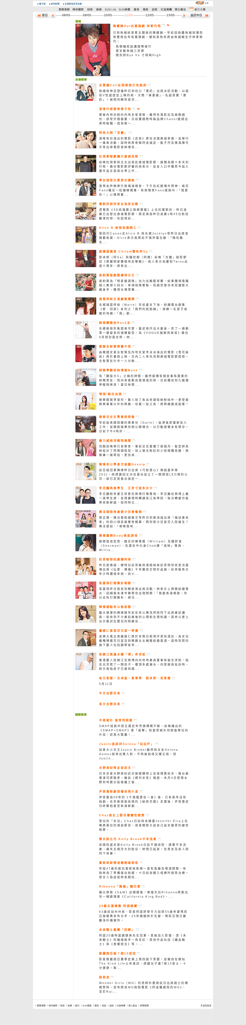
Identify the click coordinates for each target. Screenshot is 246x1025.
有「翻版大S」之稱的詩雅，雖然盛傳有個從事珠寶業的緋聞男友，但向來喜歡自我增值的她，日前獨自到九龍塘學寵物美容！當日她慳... (144, 380)
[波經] (154, 9)
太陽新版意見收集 (73, 4)
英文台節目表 (110, 704)
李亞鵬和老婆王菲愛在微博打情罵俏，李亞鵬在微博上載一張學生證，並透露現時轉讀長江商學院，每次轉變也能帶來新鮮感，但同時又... (144, 498)
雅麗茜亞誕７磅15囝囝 (117, 953)
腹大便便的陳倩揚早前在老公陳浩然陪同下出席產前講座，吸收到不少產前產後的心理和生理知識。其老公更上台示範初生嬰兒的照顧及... (144, 617)
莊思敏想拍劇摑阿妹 (115, 559)
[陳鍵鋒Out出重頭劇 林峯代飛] (78, 21)
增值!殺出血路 (110, 394)
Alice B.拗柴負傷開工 (118, 227)
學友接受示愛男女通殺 (117, 180)
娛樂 (70, 1005)
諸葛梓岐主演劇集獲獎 (117, 299)
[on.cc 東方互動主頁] (202, 3)
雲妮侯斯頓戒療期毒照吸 (119, 862)
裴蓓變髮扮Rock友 (115, 322)
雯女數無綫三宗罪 (130, 50)
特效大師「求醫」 (113, 132)
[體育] (136, 9)
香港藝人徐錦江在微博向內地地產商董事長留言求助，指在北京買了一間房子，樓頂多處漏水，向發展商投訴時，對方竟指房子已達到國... (144, 664)
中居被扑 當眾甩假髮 (116, 720)
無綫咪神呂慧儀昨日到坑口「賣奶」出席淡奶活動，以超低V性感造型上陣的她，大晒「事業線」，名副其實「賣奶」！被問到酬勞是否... (144, 95)
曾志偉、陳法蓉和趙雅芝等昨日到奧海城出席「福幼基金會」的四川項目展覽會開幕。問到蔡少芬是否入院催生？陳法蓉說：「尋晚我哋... (144, 522)
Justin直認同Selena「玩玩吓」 (126, 744)
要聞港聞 (41, 1005)
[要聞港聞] (64, 9)
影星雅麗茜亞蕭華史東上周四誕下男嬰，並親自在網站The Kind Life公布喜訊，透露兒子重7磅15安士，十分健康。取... (143, 963)
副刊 (77, 1005)
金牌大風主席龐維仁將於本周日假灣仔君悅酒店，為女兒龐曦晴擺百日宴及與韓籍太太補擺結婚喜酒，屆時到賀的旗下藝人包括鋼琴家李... (144, 641)
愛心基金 (132, 1005)
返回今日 (196, 15)
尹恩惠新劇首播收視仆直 (119, 791)
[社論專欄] (166, 9)
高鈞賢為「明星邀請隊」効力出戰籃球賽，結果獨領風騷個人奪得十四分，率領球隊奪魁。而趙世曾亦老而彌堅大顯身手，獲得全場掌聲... (144, 285)
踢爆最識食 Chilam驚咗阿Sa (123, 251)
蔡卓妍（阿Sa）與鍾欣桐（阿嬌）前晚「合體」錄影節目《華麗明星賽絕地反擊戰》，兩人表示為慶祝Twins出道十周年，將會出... (143, 261)
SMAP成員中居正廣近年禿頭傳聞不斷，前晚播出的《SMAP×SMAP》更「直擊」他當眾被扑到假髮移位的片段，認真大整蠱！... (144, 730)
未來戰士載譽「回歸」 (117, 929)
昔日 (45, 15)
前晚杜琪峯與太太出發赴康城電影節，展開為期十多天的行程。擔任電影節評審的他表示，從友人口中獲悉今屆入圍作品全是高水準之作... (144, 166)
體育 (97, 1005)
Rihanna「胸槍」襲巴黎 (120, 886)
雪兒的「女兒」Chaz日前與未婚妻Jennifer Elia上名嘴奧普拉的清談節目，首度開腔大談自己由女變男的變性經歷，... (144, 825)
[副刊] (111, 9)
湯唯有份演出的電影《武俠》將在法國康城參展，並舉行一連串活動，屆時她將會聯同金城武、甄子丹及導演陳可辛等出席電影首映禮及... (144, 143)
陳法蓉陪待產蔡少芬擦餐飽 (120, 511)
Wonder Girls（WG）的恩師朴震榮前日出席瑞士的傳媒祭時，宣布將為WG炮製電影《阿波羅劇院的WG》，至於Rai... (143, 987)
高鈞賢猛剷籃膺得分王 (117, 275)
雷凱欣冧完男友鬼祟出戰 (119, 204)
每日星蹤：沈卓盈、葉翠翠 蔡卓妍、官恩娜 (135, 678)
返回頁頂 (207, 1005)
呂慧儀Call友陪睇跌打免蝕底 (123, 85)
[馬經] (145, 9)
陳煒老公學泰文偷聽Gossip (122, 464)
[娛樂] (99, 9)
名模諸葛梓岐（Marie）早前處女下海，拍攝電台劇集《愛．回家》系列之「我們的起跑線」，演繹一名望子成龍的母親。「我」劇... (143, 309)
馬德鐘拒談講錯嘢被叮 (134, 46)
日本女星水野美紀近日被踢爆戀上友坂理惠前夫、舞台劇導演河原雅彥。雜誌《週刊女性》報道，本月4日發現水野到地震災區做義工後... (144, 778)
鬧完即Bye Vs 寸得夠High (138, 55)
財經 (62, 1005)
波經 (111, 1005)
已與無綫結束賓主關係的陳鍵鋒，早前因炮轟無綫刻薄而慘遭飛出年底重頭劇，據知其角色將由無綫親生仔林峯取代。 (158, 37)
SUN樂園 (86, 1005)
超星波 (104, 977)
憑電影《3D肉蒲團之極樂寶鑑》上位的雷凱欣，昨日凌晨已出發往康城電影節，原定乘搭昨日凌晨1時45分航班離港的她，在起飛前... (144, 214)
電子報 (42, 4)
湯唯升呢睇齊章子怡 (115, 108)
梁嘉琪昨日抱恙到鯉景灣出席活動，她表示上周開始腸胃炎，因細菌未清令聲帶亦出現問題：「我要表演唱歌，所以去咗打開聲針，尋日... (144, 593)
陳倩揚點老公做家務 (115, 606)
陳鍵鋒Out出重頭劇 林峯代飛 (137, 26)
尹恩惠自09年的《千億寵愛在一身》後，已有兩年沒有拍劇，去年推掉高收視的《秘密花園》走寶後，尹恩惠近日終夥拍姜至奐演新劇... (144, 801)
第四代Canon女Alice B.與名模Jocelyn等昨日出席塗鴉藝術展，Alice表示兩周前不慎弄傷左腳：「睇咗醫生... (144, 238)
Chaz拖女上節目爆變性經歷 (122, 815)
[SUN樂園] (125, 9)
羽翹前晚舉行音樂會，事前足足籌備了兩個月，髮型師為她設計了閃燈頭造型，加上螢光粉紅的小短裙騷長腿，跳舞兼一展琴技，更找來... (144, 451)
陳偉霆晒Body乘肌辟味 (118, 535)
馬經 (104, 1005)
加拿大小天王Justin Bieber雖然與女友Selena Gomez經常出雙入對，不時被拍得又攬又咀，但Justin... (138, 754)
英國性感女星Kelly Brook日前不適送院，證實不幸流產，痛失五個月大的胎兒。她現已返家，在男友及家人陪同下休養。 (144, 849)
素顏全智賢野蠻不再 (115, 346)
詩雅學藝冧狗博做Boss (118, 370)
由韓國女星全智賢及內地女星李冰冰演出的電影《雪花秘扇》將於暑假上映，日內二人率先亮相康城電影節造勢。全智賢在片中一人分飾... (144, 356)
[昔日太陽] (197, 9)
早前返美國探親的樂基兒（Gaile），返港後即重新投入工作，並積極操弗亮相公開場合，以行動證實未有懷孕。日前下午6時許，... (144, 427)
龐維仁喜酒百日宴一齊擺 (119, 630)
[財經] (90, 9)
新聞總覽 (144, 1005)
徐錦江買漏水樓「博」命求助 (122, 654)
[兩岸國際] (78, 9)
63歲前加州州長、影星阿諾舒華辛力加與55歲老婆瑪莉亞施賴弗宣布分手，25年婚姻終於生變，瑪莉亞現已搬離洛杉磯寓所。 (143, 916)
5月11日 (106, 683)
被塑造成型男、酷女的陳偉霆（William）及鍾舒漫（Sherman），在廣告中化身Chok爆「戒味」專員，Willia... (142, 546)
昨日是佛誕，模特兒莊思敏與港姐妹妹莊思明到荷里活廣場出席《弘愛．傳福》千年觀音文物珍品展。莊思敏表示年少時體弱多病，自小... (144, 569)
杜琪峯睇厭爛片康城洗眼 (119, 156)
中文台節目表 (110, 693)
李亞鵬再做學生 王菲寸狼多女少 (126, 488)
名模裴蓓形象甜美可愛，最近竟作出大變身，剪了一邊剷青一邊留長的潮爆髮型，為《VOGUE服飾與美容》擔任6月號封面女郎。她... (144, 333)
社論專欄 (121, 1005)
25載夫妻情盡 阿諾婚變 (118, 905)
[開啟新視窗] (149, 85)
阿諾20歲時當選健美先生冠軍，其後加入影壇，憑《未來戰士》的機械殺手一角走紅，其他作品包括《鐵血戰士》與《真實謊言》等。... (143, 940)
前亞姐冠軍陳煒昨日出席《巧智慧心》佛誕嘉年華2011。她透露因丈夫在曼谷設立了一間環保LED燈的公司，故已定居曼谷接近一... (143, 474)
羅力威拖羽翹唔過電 (115, 440)
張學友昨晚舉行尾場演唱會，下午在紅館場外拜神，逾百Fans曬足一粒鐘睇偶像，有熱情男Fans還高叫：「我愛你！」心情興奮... (144, 190)
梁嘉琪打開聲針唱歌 (115, 583)
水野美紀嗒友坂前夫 (115, 767)
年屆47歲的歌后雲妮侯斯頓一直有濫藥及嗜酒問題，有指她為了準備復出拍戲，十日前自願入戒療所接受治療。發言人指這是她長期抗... (144, 873)
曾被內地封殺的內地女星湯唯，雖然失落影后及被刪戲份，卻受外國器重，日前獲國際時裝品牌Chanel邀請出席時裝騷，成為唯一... (143, 119)
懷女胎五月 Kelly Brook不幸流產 (128, 839)
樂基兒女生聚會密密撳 (117, 416)
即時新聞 (55, 4)
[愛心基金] (180, 9)
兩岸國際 (53, 1005)
